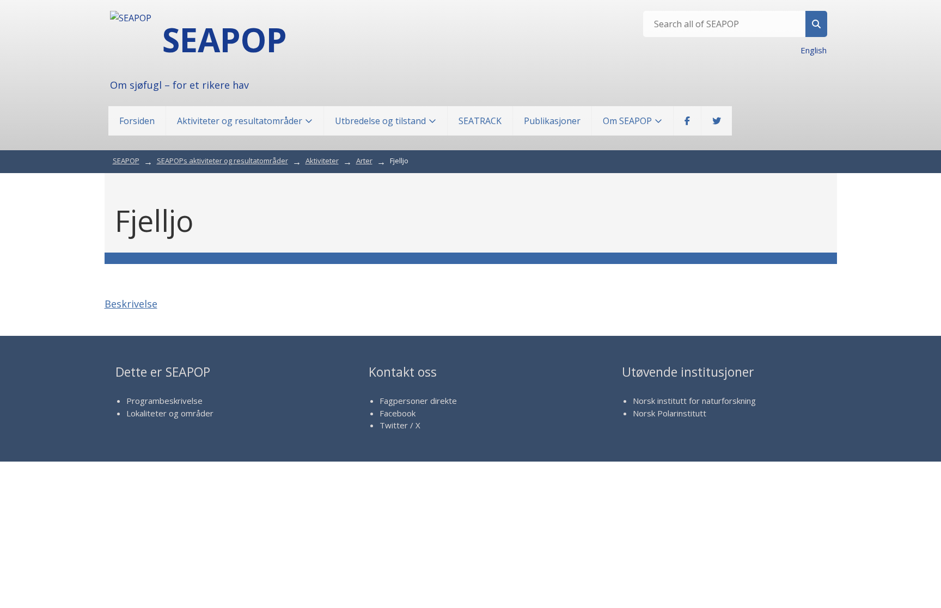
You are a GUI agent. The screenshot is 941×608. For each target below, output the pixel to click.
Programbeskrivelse (164, 400)
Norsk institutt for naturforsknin (692, 400)
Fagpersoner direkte (418, 400)
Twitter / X (400, 425)
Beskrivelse (131, 303)
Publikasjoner (552, 121)
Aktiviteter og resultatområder (239, 121)
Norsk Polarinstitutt (669, 413)
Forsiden (137, 121)
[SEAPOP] (130, 18)
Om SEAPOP (627, 121)
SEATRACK (480, 121)
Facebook (397, 413)
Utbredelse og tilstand (380, 121)
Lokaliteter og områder (169, 413)
